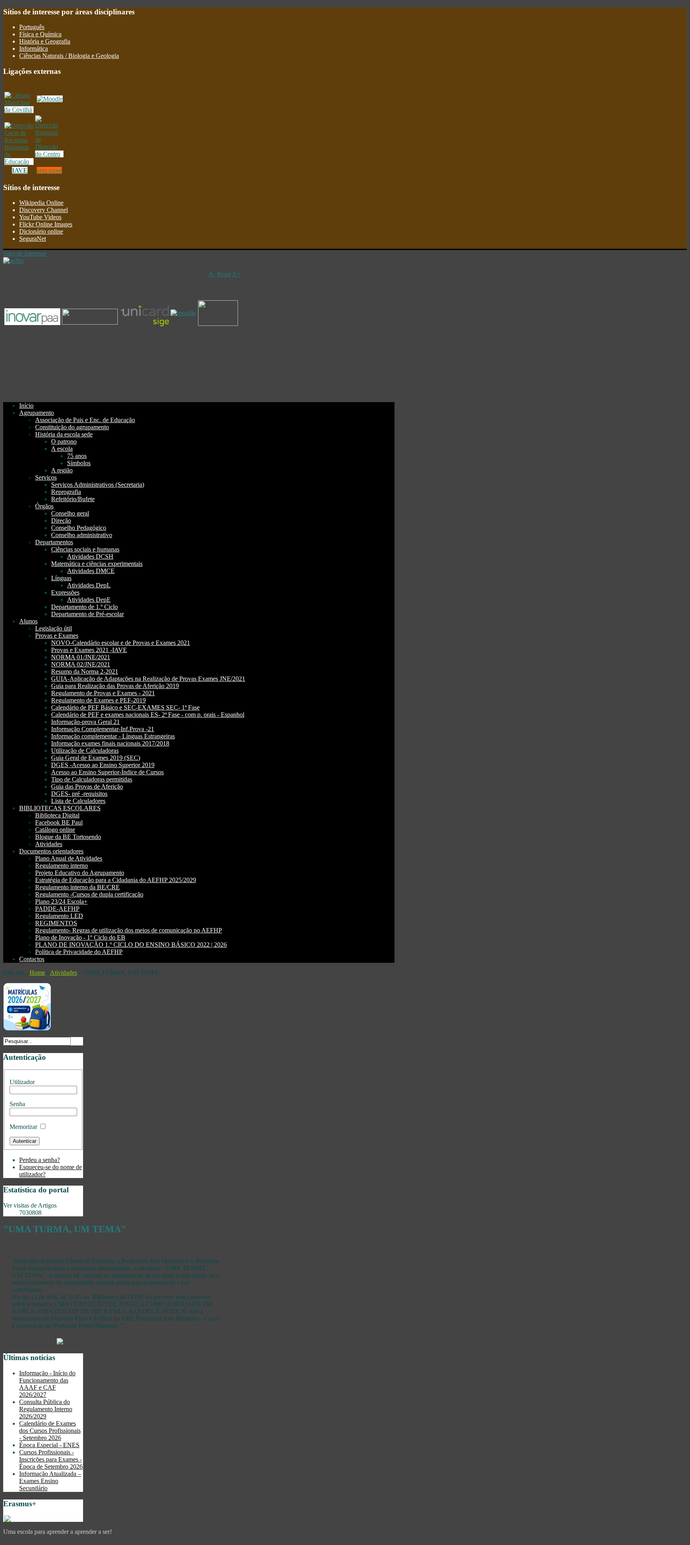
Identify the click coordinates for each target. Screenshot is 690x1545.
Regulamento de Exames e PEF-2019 (98, 700)
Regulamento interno (61, 865)
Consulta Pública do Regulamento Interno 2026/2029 (45, 1409)
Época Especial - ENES (49, 1445)
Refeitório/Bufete (73, 499)
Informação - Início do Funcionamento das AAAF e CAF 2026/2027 (47, 1384)
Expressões (65, 592)
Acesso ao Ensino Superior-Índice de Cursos (107, 772)
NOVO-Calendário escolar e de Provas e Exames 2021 (120, 642)
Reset (224, 274)
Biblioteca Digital (57, 815)
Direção (61, 520)
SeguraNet (32, 238)
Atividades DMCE (91, 570)
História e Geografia (44, 41)
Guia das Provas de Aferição (87, 786)
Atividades (48, 844)
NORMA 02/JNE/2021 (80, 664)
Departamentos (54, 542)
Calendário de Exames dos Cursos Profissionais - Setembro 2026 (50, 1430)
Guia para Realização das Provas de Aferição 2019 (115, 685)
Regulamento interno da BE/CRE (77, 887)
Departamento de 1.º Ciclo (84, 606)
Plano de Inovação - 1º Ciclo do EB (80, 937)
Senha (17, 1104)
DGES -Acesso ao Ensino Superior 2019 (103, 765)
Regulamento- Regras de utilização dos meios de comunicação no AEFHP (128, 930)
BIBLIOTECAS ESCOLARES (60, 808)
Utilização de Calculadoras (85, 750)
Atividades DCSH (90, 556)
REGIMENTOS (56, 923)
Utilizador (22, 1082)
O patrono (64, 441)
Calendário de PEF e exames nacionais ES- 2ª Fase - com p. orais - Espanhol (147, 714)
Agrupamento (36, 412)
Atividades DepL (89, 585)
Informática (33, 48)
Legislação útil (53, 628)
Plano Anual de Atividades (68, 858)
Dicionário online (41, 231)
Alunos (28, 621)
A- (211, 274)
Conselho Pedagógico (78, 527)
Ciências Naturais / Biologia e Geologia (69, 55)
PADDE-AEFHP (57, 908)
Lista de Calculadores (78, 800)
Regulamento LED (59, 915)
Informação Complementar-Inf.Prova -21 (102, 729)
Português (31, 27)
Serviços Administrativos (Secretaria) (97, 484)
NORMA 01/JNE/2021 (80, 657)
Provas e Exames (56, 635)
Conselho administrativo (81, 535)
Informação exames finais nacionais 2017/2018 (110, 743)
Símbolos (79, 463)
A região (62, 470)
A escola (62, 448)
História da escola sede (64, 434)
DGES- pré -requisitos (79, 793)
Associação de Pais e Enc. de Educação (85, 419)
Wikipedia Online (41, 202)
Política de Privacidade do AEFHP (79, 951)
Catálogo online (55, 829)
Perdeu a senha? (39, 1159)
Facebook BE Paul (59, 822)
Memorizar (23, 1126)
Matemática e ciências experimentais (97, 563)
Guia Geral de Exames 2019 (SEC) (95, 757)
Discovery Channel (43, 209)
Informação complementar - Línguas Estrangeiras (113, 736)
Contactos (31, 959)
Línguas (61, 578)
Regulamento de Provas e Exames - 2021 (103, 693)
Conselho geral (70, 513)
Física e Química (40, 34)
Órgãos (44, 506)
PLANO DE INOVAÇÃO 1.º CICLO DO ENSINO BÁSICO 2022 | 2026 (131, 944)
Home (37, 972)
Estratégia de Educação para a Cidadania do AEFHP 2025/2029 (115, 880)
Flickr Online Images (45, 224)
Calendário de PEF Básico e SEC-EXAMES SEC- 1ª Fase (125, 707)
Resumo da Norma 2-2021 (84, 671)
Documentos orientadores (51, 851)
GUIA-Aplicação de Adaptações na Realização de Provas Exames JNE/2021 (148, 678)
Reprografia (66, 491)
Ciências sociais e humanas (85, 549)
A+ (236, 274)
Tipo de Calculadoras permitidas (91, 779)
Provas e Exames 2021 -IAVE (89, 650)
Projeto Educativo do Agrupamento (79, 872)
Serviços (46, 477)
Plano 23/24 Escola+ (61, 901)
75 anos (77, 455)
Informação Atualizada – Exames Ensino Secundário (50, 1480)
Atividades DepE (89, 599)
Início (26, 405)
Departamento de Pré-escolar (87, 614)
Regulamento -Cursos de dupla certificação (89, 894)
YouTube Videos (40, 217)
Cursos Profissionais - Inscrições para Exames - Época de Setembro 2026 (51, 1459)
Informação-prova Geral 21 (85, 721)
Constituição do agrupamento (72, 427)
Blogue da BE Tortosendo (68, 836)
